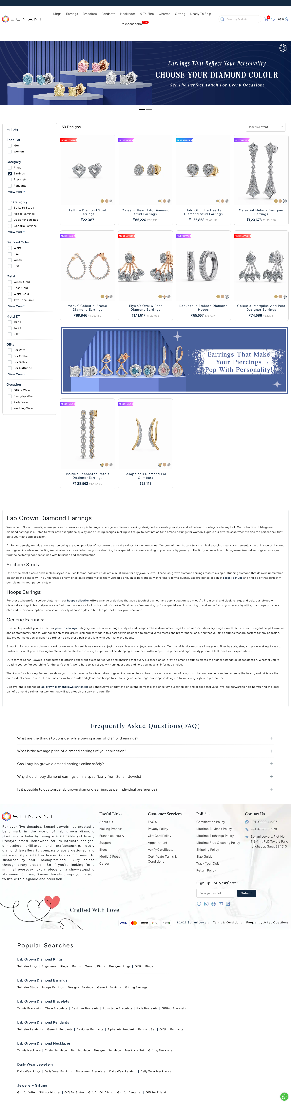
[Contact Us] (284, 1097)
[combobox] (80, 544)
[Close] (220, 496)
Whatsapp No (81, 539)
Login (105, 557)
